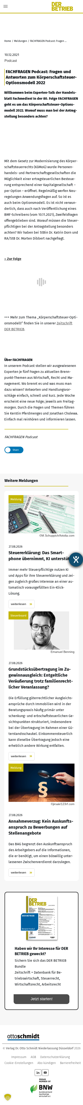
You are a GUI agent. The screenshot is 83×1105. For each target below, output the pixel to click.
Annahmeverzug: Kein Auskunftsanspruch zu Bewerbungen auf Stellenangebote (41, 820)
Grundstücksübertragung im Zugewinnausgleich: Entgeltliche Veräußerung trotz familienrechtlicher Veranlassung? (41, 685)
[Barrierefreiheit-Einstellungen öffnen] (76, 559)
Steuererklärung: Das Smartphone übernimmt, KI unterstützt (41, 551)
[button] (7, 1097)
